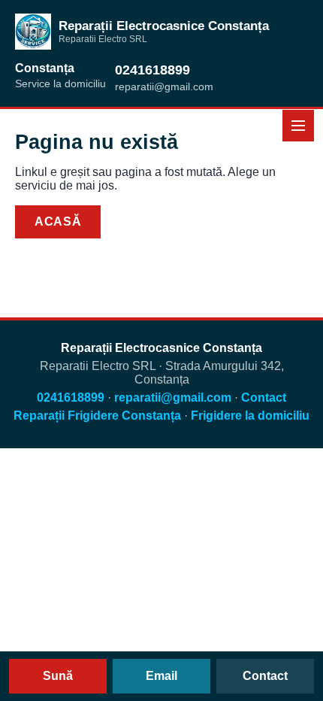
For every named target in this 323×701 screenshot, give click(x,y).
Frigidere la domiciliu (250, 415)
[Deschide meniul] (298, 125)
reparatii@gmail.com (172, 397)
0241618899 (152, 69)
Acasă (58, 221)
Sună (58, 675)
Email (161, 675)
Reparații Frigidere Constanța (97, 415)
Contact (155, 221)
